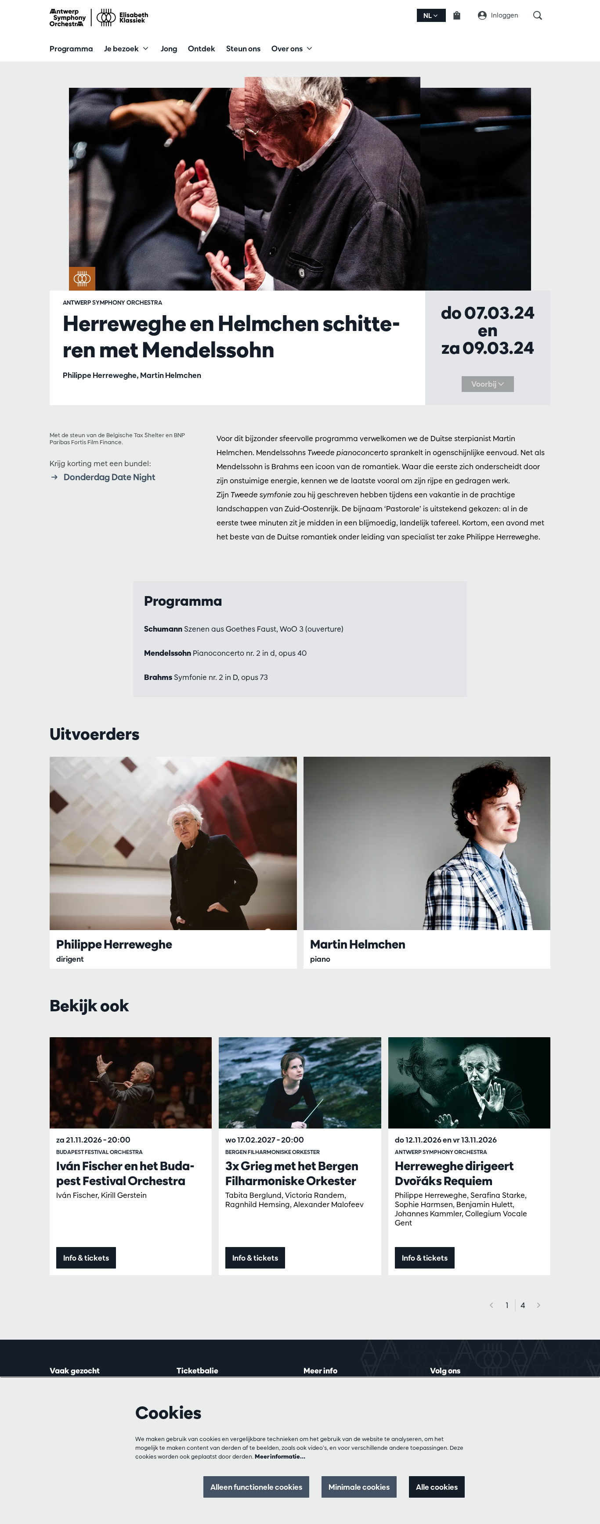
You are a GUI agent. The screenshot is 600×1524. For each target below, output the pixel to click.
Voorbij (484, 383)
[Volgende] (539, 1305)
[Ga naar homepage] (99, 17)
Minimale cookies (359, 1487)
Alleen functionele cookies (256, 1487)
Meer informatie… (280, 1456)
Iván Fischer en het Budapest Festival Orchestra (125, 1173)
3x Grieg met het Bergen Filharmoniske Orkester (291, 1173)
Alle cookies (437, 1487)
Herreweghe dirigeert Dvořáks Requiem (454, 1173)
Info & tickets (86, 1257)
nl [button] (428, 15)
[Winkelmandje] (462, 15)
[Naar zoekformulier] (541, 15)
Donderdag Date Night (109, 477)
